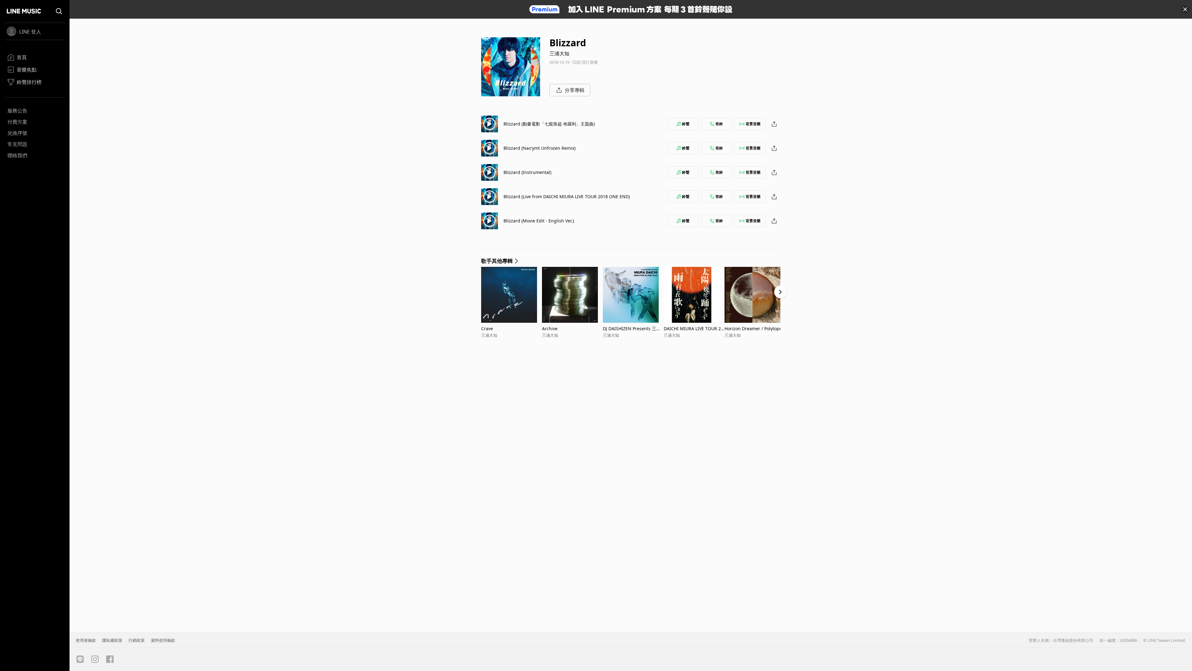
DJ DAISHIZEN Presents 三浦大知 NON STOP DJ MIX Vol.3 (632, 328)
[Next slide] (780, 292)
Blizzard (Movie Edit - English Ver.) (538, 221)
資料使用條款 (163, 640)
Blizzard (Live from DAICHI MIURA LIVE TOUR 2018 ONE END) (566, 196)
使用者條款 (86, 640)
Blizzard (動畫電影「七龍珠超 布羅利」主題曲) (549, 124)
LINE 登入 (30, 31)
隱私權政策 (112, 640)
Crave (487, 328)
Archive (550, 328)
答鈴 (719, 123)
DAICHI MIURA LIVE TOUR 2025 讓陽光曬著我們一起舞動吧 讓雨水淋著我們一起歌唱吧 (693, 328)
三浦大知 (559, 53)
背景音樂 (753, 123)
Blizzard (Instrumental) (527, 172)
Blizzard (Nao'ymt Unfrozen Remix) (539, 148)
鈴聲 (685, 123)
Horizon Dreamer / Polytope (753, 328)
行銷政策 (137, 640)
